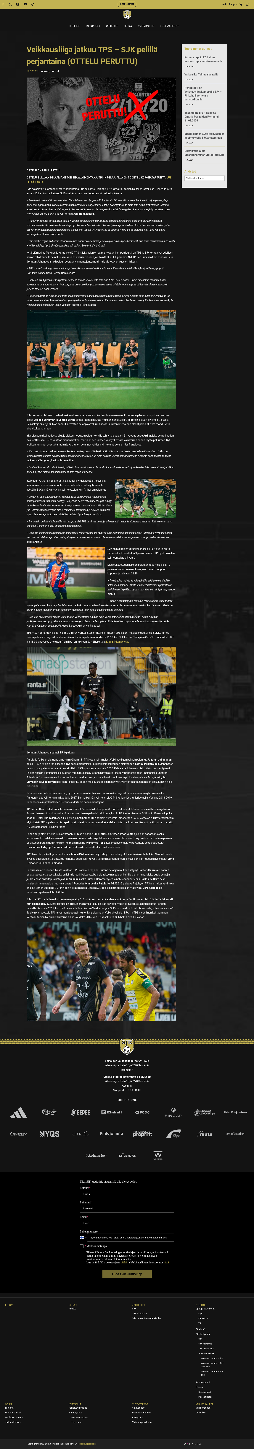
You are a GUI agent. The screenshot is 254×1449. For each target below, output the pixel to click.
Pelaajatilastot (204, 1397)
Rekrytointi (137, 1417)
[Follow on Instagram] (18, 4)
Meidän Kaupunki (79, 1417)
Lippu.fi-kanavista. (117, 641)
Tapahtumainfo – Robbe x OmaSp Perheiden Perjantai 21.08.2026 (201, 116)
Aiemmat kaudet (206, 1353)
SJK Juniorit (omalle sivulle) (146, 1318)
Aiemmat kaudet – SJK (212, 1358)
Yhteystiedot (169, 26)
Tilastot (200, 1387)
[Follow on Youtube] (25, 4)
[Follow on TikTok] (33, 4)
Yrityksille (146, 26)
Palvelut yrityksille (78, 1408)
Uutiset (74, 26)
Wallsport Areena (14, 1417)
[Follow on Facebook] (3, 4)
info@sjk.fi (127, 1069)
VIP (200, 1323)
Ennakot (44, 71)
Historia (9, 1408)
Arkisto (72, 1308)
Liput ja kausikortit (205, 1308)
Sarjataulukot (204, 1392)
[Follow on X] (10, 4)
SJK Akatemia (139, 1313)
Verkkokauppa (229, 4)
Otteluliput (127, 4)
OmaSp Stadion (13, 1412)
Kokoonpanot (203, 1382)
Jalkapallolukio (13, 1422)
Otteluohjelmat (203, 1334)
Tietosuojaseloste (142, 1422)
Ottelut (112, 26)
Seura (128, 26)
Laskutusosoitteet (141, 1412)
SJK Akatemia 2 (205, 1348)
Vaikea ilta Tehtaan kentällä (201, 74)
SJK (134, 1308)
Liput (200, 1313)
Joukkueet (93, 26)
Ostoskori (201, 1412)
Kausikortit (203, 1318)
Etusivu (9, 1305)
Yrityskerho (76, 1422)
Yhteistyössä (75, 1412)
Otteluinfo (201, 1329)
